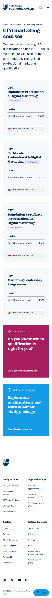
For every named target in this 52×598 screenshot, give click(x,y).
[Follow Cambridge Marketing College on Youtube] (19, 580)
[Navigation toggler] (47, 7)
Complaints (33, 545)
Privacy (31, 534)
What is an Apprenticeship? (35, 495)
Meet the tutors (9, 551)
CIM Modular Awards (8, 492)
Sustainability (8, 557)
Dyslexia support (10, 545)
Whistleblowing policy (34, 561)
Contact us (7, 563)
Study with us (15, 25)
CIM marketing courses (32, 25)
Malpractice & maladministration (35, 552)
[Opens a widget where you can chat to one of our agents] (41, 593)
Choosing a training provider (36, 504)
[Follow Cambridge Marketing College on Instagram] (26, 580)
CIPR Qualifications (11, 500)
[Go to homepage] (6, 463)
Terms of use (33, 528)
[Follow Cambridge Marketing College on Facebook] (11, 580)
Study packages (9, 506)
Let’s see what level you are (23, 370)
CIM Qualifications (10, 486)
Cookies (31, 540)
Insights (6, 528)
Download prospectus (20, 429)
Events (6, 534)
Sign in (40, 8)
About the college (10, 540)
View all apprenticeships (34, 487)
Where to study (9, 512)
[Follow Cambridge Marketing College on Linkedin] (4, 580)
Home (5, 25)
